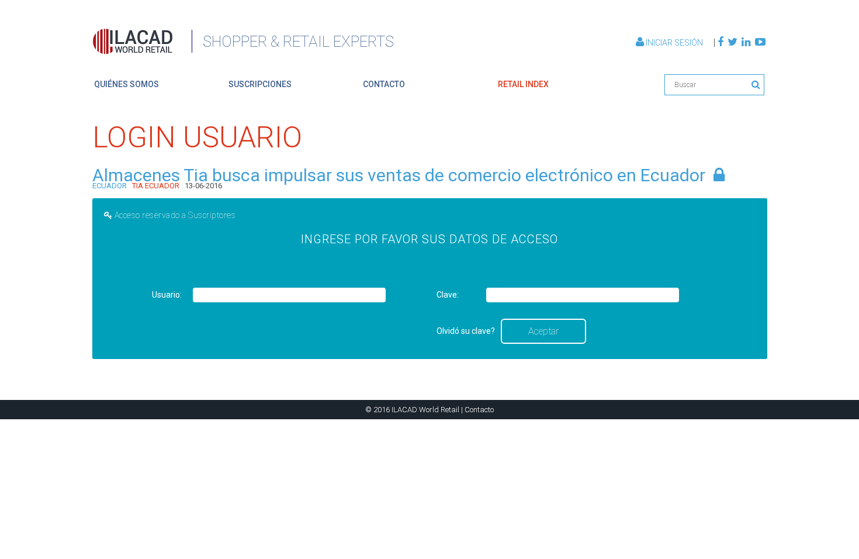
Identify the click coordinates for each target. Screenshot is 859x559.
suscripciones (260, 84)
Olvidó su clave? (466, 331)
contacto (384, 84)
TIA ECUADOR (155, 185)
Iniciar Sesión (674, 42)
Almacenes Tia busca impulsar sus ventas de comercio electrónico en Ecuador (398, 175)
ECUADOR (109, 185)
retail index (523, 84)
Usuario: (167, 294)
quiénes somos (126, 84)
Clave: (448, 294)
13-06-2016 (203, 185)
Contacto (479, 409)
